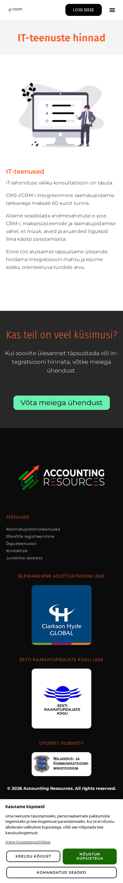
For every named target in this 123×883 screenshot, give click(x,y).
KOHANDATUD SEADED (61, 872)
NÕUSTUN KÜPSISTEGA (89, 856)
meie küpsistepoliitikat (27, 842)
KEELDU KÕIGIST (33, 856)
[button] (112, 9)
